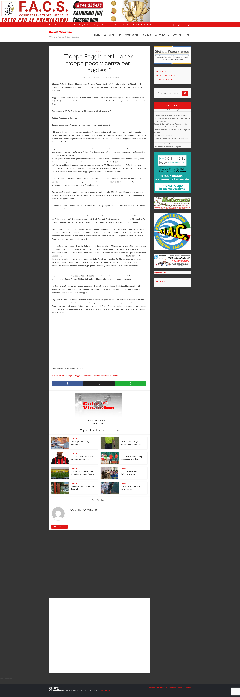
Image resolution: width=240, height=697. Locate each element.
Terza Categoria (107, 25)
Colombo (57, 376)
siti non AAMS (161, 282)
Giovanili (118, 25)
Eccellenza (59, 25)
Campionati (131, 35)
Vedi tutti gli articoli (59, 526)
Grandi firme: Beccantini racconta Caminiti (169, 144)
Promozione (69, 25)
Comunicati (161, 35)
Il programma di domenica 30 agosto (167, 147)
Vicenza (114, 376)
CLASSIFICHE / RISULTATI (158, 687)
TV (120, 35)
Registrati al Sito (160, 273)
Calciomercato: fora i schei (163, 135)
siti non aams (161, 71)
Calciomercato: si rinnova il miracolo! (167, 113)
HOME (97, 35)
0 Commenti (96, 77)
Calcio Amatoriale (142, 25)
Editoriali (109, 35)
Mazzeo (97, 376)
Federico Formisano (112, 77)
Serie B (147, 35)
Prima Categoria (80, 25)
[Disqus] (99, 564)
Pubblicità (188, 687)
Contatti (178, 35)
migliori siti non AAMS (164, 79)
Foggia (77, 376)
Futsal (152, 25)
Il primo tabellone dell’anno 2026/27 (167, 110)
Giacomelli (87, 376)
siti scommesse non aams (165, 75)
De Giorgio (67, 376)
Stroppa (105, 376)
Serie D (51, 25)
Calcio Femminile (128, 25)
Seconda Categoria (93, 25)
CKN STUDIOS (105, 690)
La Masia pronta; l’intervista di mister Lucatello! (171, 116)
